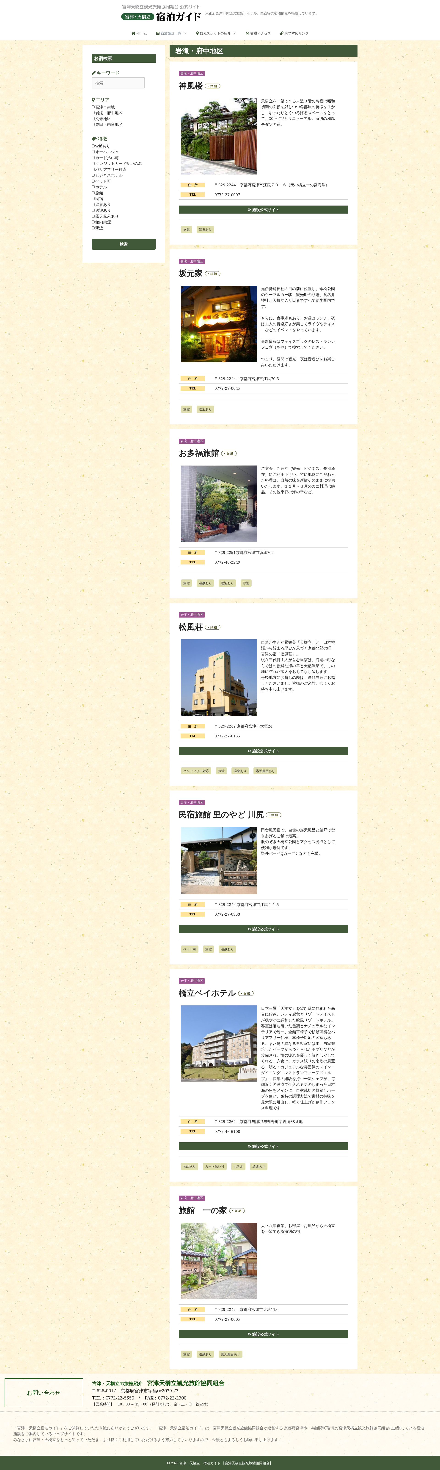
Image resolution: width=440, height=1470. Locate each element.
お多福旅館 (199, 452)
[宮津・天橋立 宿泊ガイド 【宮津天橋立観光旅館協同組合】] (161, 12)
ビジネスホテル (109, 175)
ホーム (142, 33)
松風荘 (191, 626)
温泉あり (205, 229)
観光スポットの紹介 (215, 33)
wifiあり (189, 1166)
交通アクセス (260, 33)
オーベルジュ (107, 151)
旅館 (186, 229)
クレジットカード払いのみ (118, 163)
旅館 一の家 (203, 1210)
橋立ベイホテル (207, 992)
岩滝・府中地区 (192, 73)
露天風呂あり (265, 771)
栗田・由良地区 (109, 124)
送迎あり (205, 409)
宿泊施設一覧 (171, 33)
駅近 (246, 583)
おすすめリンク (297, 33)
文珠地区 (103, 118)
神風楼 (191, 85)
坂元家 (191, 273)
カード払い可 (214, 1166)
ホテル (238, 1166)
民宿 (99, 198)
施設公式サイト (265, 209)
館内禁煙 (103, 222)
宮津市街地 (105, 107)
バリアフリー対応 (196, 771)
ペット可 (189, 949)
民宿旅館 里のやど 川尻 (221, 814)
